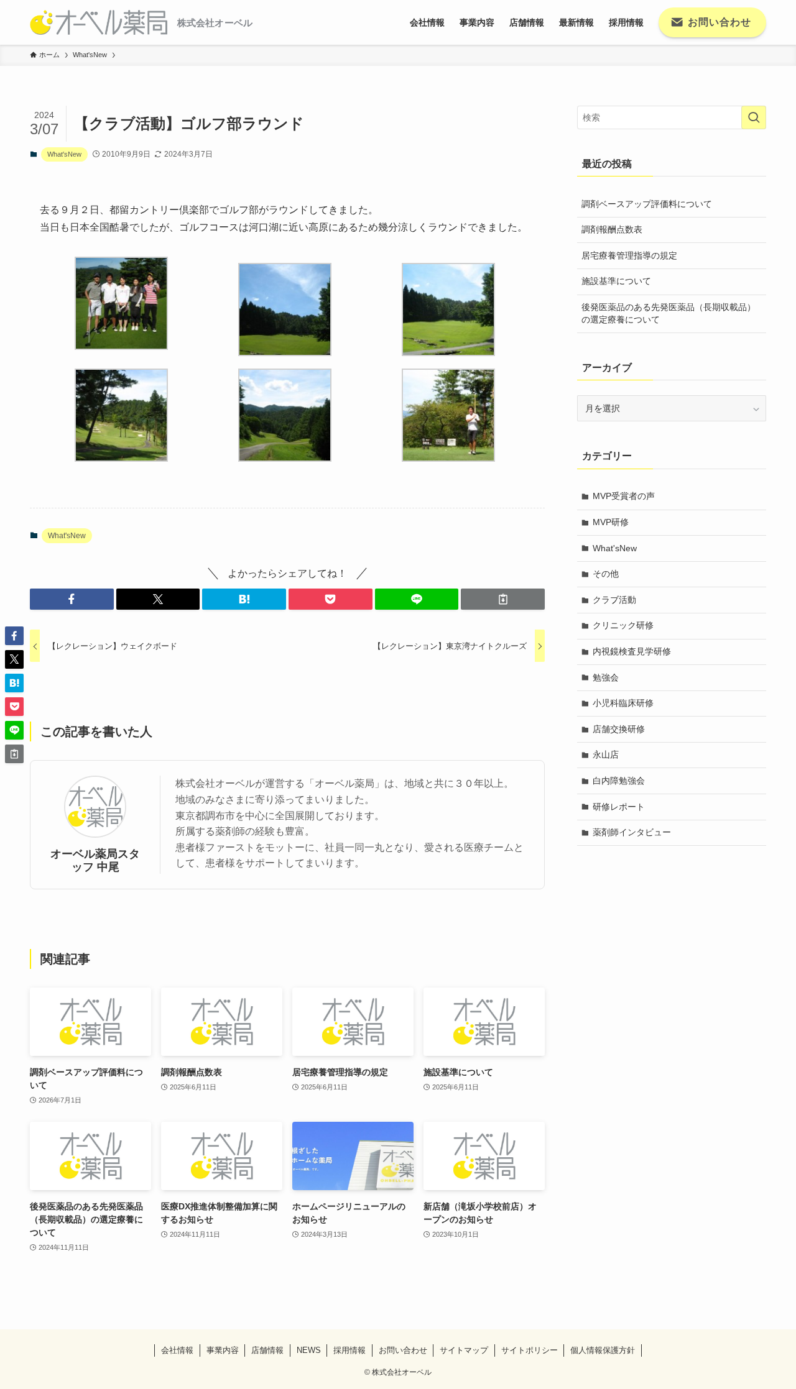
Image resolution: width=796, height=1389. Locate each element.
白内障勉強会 (619, 781)
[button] (72, 599)
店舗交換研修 (619, 729)
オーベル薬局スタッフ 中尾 (95, 860)
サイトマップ (464, 1350)
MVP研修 (611, 522)
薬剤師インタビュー (632, 832)
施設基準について (616, 281)
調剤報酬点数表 (611, 229)
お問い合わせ (403, 1350)
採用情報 (349, 1350)
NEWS (309, 1350)
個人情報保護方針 (602, 1350)
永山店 (606, 754)
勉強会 (606, 677)
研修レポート (619, 807)
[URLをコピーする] (503, 599)
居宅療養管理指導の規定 (629, 255)
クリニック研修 (623, 625)
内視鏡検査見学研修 (632, 651)
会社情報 (177, 1350)
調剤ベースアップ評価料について (646, 204)
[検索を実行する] (753, 117)
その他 (606, 574)
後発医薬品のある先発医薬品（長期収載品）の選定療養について (668, 313)
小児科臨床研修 (623, 703)
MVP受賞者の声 (624, 496)
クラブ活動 (614, 600)
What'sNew (64, 154)
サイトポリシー (529, 1350)
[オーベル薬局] (98, 22)
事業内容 (222, 1350)
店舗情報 (267, 1350)
